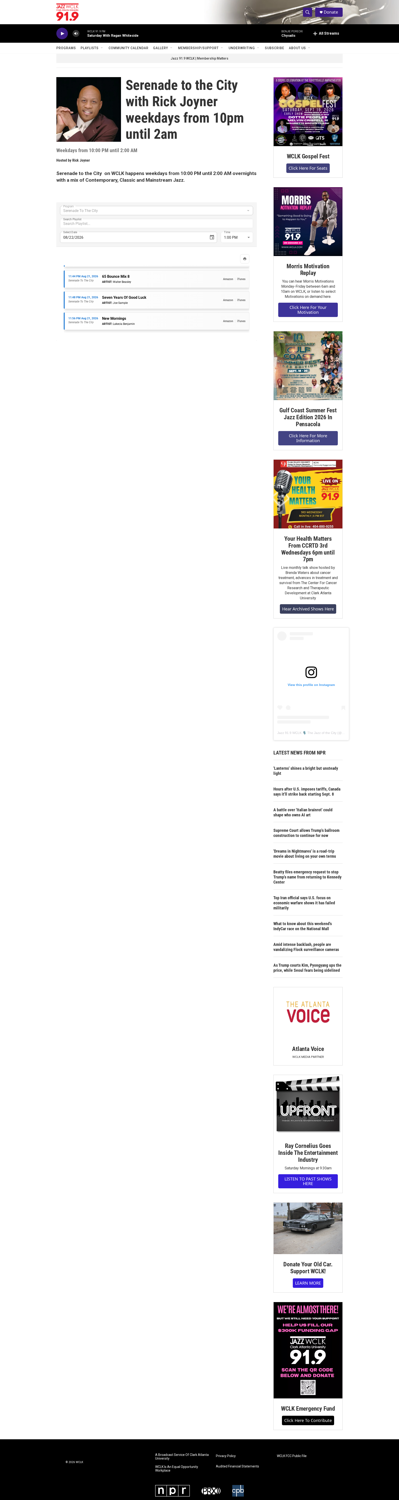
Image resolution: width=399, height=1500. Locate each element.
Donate (331, 12)
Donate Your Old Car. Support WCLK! (307, 1268)
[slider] (83, 33)
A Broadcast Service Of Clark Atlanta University (182, 1456)
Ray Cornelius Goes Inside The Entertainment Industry (308, 1152)
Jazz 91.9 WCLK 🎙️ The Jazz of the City (306, 733)
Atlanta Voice (308, 1048)
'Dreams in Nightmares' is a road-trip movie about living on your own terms (304, 854)
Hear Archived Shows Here (308, 609)
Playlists (90, 48)
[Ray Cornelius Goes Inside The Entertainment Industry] (308, 1105)
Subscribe (274, 48)
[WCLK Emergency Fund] (308, 1350)
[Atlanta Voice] (308, 1013)
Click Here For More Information (308, 438)
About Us (297, 48)
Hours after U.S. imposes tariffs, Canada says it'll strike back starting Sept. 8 (306, 792)
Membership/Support (198, 48)
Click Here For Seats (308, 168)
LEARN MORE (308, 1283)
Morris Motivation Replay (308, 270)
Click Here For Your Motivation (308, 310)
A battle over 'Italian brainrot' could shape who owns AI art (302, 812)
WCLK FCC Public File (292, 1456)
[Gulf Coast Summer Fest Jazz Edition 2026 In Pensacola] (308, 365)
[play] (62, 33)
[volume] (76, 33)
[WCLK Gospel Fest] (308, 111)
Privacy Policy (226, 1456)
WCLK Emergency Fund (308, 1408)
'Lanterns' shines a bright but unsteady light (305, 771)
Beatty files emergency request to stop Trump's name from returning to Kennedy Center (307, 876)
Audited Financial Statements (237, 1466)
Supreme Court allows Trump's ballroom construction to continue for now (306, 833)
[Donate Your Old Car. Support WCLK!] (308, 1228)
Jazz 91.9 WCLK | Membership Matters (199, 58)
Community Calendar (128, 48)
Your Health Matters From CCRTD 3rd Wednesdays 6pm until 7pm (308, 549)
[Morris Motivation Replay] (308, 221)
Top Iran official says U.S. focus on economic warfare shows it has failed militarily (304, 902)
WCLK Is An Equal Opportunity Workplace (176, 1468)
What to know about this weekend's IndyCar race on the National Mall (302, 926)
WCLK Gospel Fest (308, 156)
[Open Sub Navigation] (102, 48)
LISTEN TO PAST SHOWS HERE (308, 1181)
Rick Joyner (81, 160)
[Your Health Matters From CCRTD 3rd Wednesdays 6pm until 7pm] (308, 494)
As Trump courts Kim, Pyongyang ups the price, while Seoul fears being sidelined (307, 968)
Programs (66, 48)
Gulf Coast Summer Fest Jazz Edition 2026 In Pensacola (308, 417)
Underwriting (242, 48)
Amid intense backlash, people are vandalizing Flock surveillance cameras (306, 947)
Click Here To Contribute (308, 1420)
